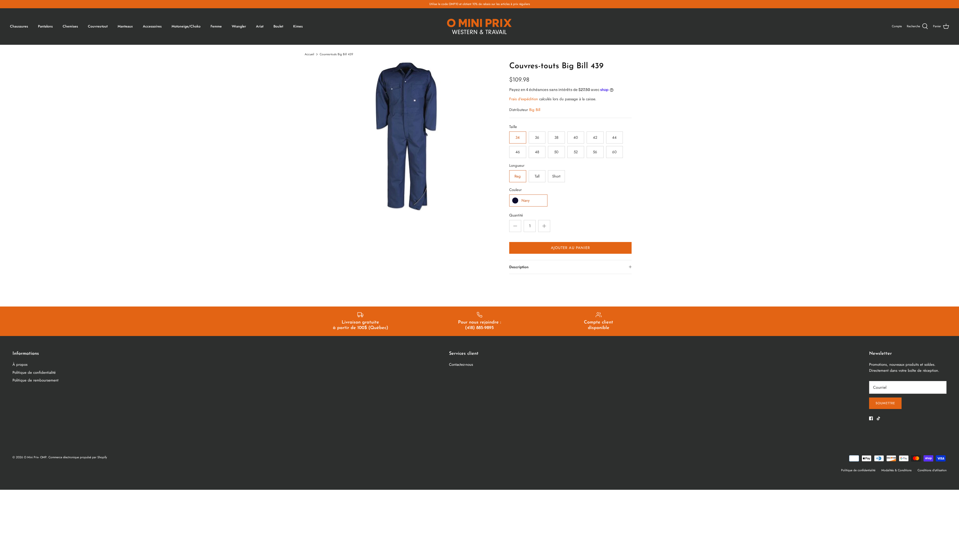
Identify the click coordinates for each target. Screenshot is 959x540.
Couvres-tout (98, 26)
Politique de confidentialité (34, 372)
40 (575, 137)
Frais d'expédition (523, 99)
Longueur (516, 165)
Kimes (298, 26)
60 (614, 152)
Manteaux (125, 26)
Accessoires (152, 26)
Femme (216, 26)
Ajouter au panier (570, 247)
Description (518, 267)
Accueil (309, 54)
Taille (513, 127)
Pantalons (45, 26)
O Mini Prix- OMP (35, 457)
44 (614, 137)
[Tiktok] (878, 418)
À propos (19, 364)
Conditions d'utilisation (932, 470)
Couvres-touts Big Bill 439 (336, 54)
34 (517, 137)
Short (556, 176)
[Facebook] (871, 418)
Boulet (278, 26)
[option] (406, 137)
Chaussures (19, 26)
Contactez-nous (461, 364)
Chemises (70, 26)
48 (537, 152)
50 (556, 152)
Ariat (259, 26)
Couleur (515, 189)
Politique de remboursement (35, 380)
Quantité (516, 215)
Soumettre (885, 403)
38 (556, 137)
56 (595, 152)
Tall (537, 176)
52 (576, 152)
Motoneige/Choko (186, 26)
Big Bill (534, 109)
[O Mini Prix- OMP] (479, 26)
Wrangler (239, 26)
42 (595, 137)
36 (537, 137)
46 (517, 152)
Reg (517, 176)
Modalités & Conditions (896, 470)
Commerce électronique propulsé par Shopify (77, 457)
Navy (525, 200)
